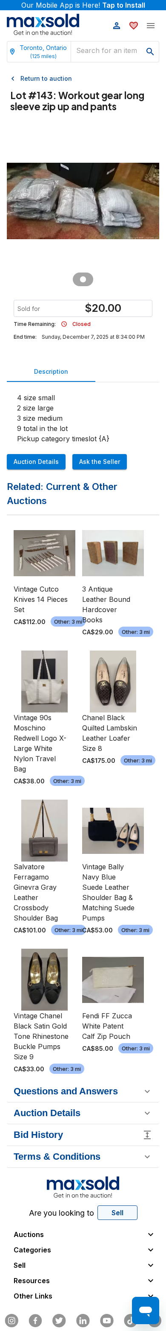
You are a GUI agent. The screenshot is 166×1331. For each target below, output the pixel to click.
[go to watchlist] (133, 26)
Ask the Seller (99, 461)
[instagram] (11, 1320)
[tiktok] (130, 1320)
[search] (150, 51)
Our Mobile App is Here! (83, 5)
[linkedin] (83, 1320)
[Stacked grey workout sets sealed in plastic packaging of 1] (83, 279)
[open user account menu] (116, 26)
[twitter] (59, 1320)
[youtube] (107, 1320)
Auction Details (36, 461)
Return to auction (46, 78)
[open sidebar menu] (150, 26)
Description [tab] (51, 371)
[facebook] (35, 1320)
